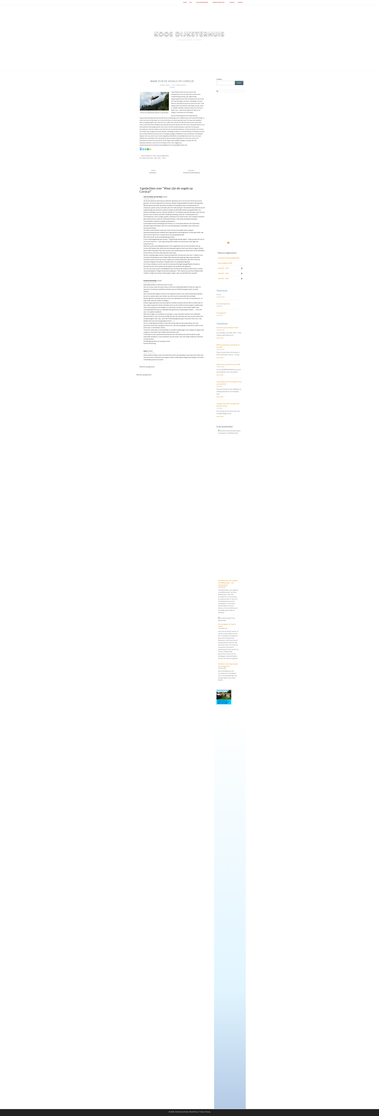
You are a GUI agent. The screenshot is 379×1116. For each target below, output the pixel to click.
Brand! (218, 295)
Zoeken (219, 79)
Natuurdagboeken (202, 2)
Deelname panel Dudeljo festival (227, 328)
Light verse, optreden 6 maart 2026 (228, 364)
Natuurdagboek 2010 (148, 156)
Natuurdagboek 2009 (225, 263)
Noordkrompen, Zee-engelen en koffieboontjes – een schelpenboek (228, 582)
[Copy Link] (150, 149)
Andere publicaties (219, 2)
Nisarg (207, 1112)
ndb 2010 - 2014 (160, 158)
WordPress (194, 1112)
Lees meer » (220, 338)
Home (185, 2)
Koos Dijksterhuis (179, 85)
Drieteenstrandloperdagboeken (228, 258)
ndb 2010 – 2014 (223, 268)
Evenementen (222, 323)
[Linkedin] (148, 149)
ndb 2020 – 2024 (223, 278)
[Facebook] (141, 149)
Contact (232, 2)
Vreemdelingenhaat (223, 304)
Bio (191, 2)
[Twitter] (143, 149)
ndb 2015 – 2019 (223, 273)
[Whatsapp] (145, 149)
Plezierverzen (222, 290)
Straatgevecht (221, 313)
